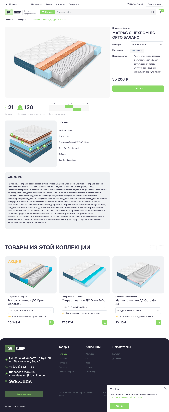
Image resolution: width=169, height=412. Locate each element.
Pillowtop (89, 354)
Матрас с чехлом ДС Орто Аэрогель (26, 302)
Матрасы (22, 19)
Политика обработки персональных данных (76, 394)
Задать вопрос (155, 4)
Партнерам (36, 4)
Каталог (116, 354)
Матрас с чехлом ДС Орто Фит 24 (136, 302)
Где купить (74, 4)
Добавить (138, 88)
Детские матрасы (67, 371)
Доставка (116, 358)
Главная (9, 19)
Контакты (60, 4)
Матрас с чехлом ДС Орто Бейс (83, 300)
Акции (49, 4)
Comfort (89, 367)
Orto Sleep (90, 371)
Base (87, 363)
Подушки (63, 358)
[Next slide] (161, 247)
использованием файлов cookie (126, 397)
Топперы (63, 363)
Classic (88, 358)
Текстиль (63, 367)
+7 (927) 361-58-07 (134, 4)
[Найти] (152, 12)
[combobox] (147, 45)
